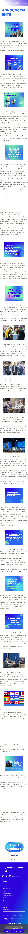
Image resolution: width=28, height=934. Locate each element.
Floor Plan (5, 897)
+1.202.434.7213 (6, 918)
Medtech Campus (6, 909)
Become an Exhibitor (7, 893)
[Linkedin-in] (10, 876)
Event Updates (6, 902)
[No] (25, 929)
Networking (5, 886)
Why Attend (5, 885)
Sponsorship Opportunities (8, 895)
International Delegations (8, 888)
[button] (26, 3)
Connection (5, 905)
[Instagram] (3, 876)
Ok (7, 931)
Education (5, 907)
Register (4, 883)
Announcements (6, 904)
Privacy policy (17, 931)
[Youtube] (6, 876)
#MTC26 (15, 876)
